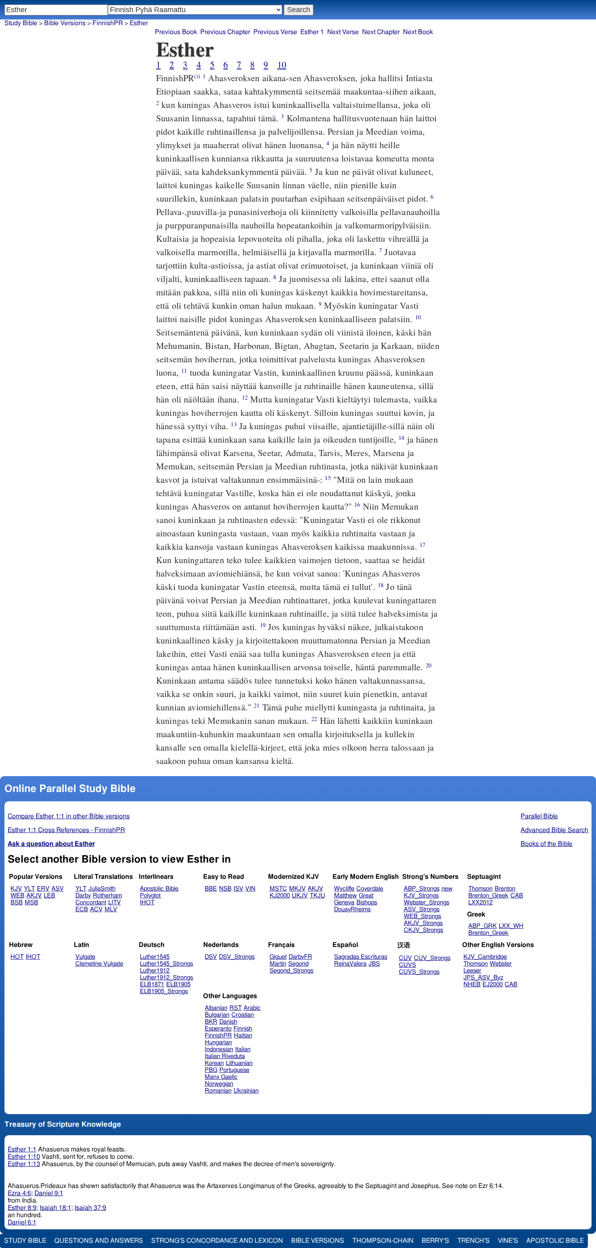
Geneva (344, 902)
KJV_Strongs (421, 896)
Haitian (243, 1036)
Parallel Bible (539, 816)
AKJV (34, 896)
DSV (211, 957)
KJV (16, 889)
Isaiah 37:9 (90, 1208)
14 (401, 437)
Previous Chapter (225, 32)
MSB (31, 902)
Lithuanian (239, 1063)
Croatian (243, 1015)
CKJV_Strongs (423, 930)
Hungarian (218, 1042)
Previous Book (176, 32)
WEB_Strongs (422, 916)
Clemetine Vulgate (99, 964)
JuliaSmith (102, 889)
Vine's (508, 1240)
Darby (83, 896)
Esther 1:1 (22, 1149)
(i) (197, 76)
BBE (211, 889)
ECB (81, 909)
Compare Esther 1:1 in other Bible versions (69, 816)
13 (233, 424)
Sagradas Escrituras (360, 957)
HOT (17, 957)
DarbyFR (300, 957)
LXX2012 (480, 902)
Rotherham (107, 896)
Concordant (90, 902)
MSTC (278, 889)
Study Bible (20, 23)
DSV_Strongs (237, 957)
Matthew (345, 896)
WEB (17, 896)
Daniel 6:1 (22, 1222)
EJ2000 (492, 984)
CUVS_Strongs (419, 972)
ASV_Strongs (421, 909)
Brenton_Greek (488, 896)
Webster (501, 964)
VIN (250, 889)
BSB (17, 902)
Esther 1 (312, 32)
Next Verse (343, 32)
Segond (298, 964)
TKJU (317, 896)
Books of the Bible (546, 844)
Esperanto (218, 1029)
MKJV (297, 889)
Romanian (218, 1091)
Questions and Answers (98, 1240)
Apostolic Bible (555, 1240)
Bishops (366, 902)
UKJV (300, 896)
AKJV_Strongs (423, 923)
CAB (516, 896)
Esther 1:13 (24, 1164)
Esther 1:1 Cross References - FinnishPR (66, 830)
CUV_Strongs (432, 958)
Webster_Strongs (426, 902)
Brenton (505, 889)
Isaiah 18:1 (55, 1208)
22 (314, 719)
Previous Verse (275, 32)
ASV (57, 889)
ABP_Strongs (421, 889)
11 (184, 370)
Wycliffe (344, 889)
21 (256, 705)
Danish (228, 1022)
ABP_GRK (482, 926)
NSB (225, 889)
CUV (405, 958)
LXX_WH (511, 926)
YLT (29, 889)
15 (327, 478)
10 (281, 64)
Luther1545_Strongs (166, 964)
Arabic (252, 1008)
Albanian (216, 1008)
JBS (374, 964)
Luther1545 (154, 957)
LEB (49, 896)
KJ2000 (280, 896)
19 (263, 625)
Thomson (480, 889)
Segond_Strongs (291, 971)
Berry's (435, 1240)
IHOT (147, 902)
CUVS (407, 965)
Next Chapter (381, 32)
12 (245, 397)
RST (235, 1008)
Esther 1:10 (24, 1156)
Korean (214, 1063)
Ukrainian (246, 1091)
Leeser (472, 971)
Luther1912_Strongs (166, 978)
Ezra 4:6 (19, 1193)
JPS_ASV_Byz (483, 978)
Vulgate (85, 957)
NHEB (471, 984)
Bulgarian (217, 1015)
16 (357, 504)
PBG (211, 1070)
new (447, 889)
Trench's (473, 1240)
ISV (238, 889)
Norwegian (219, 1084)
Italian (243, 1049)
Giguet (278, 957)
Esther (139, 23)
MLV (111, 909)
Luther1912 (154, 971)
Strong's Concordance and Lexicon (217, 1240)
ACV (96, 909)
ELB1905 (178, 984)
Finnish (243, 1029)
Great (366, 896)
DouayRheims (352, 909)
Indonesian (219, 1049)
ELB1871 (152, 984)
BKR (211, 1022)
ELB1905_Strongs (164, 991)
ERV (43, 889)
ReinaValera (350, 964)
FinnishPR (107, 23)
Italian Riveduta (225, 1056)
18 (381, 585)
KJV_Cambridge (485, 957)
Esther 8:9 (22, 1208)
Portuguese (234, 1070)
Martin (278, 964)
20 (428, 665)
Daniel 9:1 (48, 1193)
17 (422, 545)
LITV (114, 902)
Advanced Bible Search (554, 830)
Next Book (418, 32)
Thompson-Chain (383, 1240)
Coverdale (369, 889)
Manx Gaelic (221, 1077)
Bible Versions (65, 23)
